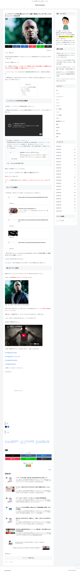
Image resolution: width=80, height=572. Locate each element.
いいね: (24, 94)
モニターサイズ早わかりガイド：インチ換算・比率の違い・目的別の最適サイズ (65, 68)
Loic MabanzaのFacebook (11, 360)
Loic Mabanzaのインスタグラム (12, 356)
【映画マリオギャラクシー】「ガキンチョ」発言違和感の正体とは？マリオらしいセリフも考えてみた (65, 55)
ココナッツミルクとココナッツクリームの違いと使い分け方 (65, 79)
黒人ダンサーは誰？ (26, 90)
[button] (48, 46)
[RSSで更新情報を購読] (30, 465)
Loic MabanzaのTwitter (10, 364)
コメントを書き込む (28, 558)
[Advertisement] (33, 383)
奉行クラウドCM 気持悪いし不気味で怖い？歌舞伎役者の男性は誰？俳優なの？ (43, 442)
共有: (24, 92)
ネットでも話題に (25, 89)
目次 (27, 84)
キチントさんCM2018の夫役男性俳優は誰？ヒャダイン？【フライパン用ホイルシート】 (27, 442)
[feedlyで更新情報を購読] (27, 465)
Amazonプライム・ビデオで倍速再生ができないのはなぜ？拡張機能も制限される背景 (65, 73)
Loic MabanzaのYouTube (11, 352)
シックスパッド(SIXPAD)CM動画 (29, 87)
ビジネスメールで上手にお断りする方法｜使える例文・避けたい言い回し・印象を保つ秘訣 (65, 62)
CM (6, 450)
